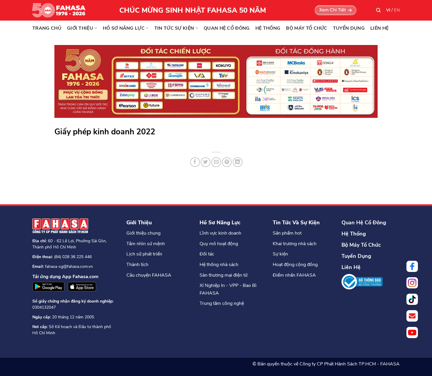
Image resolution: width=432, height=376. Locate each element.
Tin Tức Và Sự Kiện (296, 222)
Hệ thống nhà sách (219, 264)
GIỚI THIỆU (80, 28)
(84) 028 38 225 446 (73, 257)
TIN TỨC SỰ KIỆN (174, 28)
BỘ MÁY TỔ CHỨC (306, 28)
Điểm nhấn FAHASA (294, 275)
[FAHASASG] (61, 10)
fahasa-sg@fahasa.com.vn (69, 266)
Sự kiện (280, 254)
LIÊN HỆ (379, 28)
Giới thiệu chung (143, 233)
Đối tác (207, 254)
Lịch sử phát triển (144, 254)
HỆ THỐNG (268, 28)
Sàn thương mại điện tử (223, 275)
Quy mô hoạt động (219, 243)
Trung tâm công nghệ (222, 303)
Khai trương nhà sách (295, 243)
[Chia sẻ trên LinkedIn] (237, 162)
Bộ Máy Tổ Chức (361, 244)
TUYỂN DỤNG (349, 28)
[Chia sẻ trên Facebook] (195, 162)
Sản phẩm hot (287, 233)
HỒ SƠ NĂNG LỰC (124, 28)
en (397, 10)
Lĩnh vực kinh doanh (220, 233)
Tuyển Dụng (356, 256)
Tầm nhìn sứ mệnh (145, 243)
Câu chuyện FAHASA (148, 275)
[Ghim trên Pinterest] (227, 162)
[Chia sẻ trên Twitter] (205, 162)
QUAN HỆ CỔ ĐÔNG (227, 28)
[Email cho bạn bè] (216, 162)
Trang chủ (46, 28)
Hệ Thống (353, 233)
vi (388, 10)
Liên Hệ (351, 267)
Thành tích (137, 264)
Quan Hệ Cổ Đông (363, 222)
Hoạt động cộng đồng (295, 264)
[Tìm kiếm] (378, 10)
